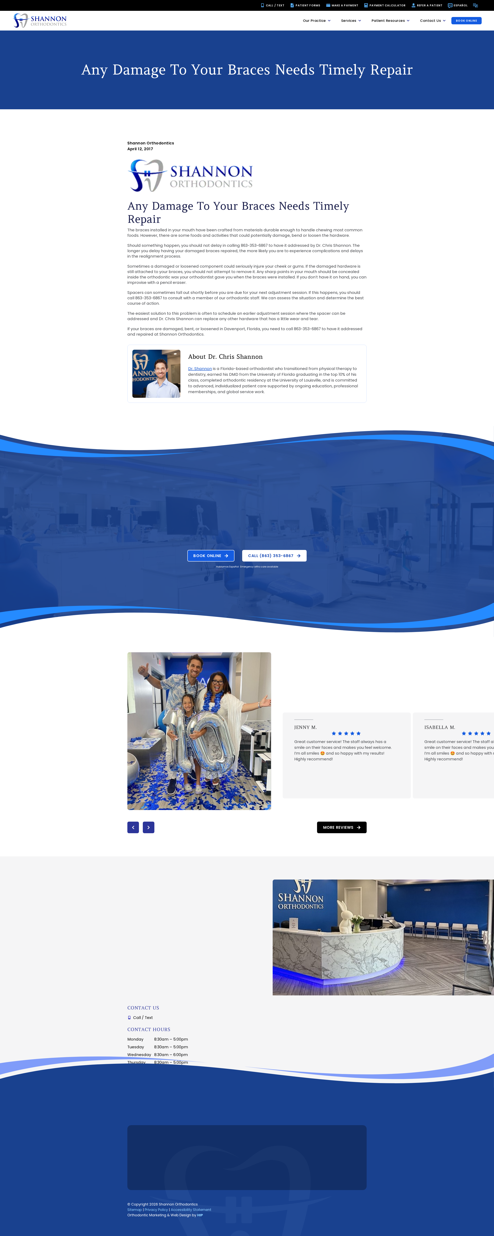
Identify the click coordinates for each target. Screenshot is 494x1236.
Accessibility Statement (191, 1209)
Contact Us (430, 20)
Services (348, 20)
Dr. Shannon (200, 368)
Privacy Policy (156, 1209)
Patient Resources (388, 20)
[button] (133, 827)
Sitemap (134, 1209)
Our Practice (314, 20)
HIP (200, 1215)
